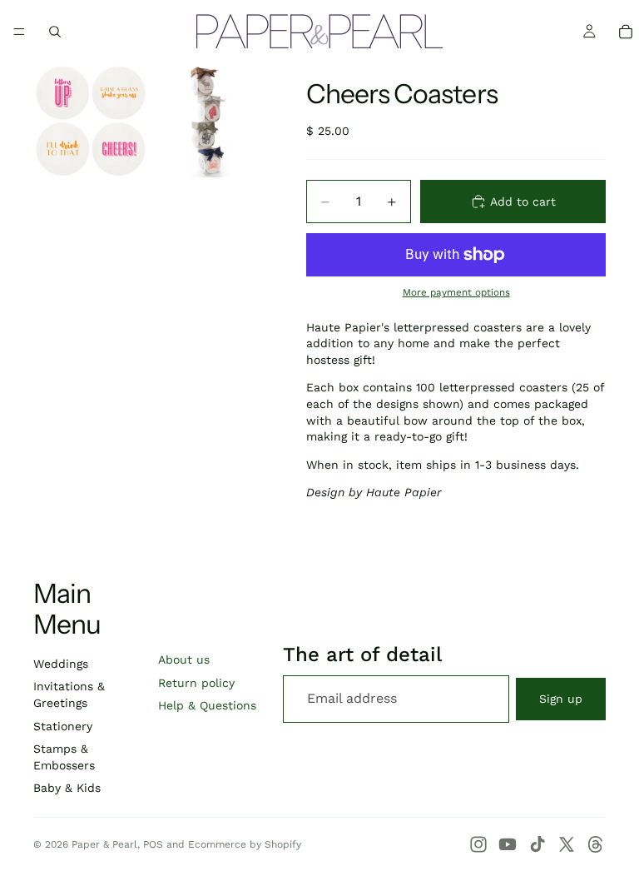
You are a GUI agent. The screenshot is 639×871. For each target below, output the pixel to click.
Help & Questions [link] (207, 705)
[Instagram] (478, 844)
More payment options (456, 292)
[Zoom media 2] (208, 119)
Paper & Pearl (104, 844)
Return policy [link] (196, 682)
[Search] (55, 31)
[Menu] (19, 31)
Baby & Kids (67, 787)
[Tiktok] (537, 844)
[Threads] (596, 844)
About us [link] (184, 659)
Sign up (560, 698)
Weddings (60, 663)
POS (153, 844)
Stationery (62, 726)
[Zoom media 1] (90, 119)
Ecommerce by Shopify (244, 844)
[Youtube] (508, 844)
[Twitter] (567, 844)
